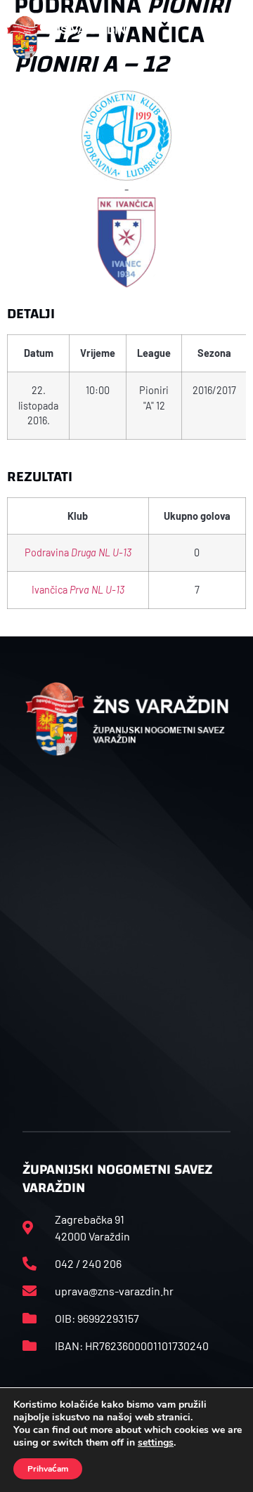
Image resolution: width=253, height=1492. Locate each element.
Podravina (78, 552)
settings (156, 1443)
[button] (231, 37)
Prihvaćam (47, 1468)
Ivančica (78, 590)
